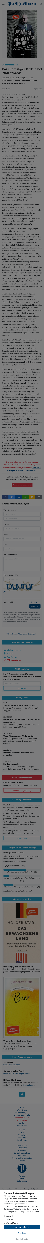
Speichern (22, 1233)
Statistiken (9, 1219)
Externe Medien (11, 1223)
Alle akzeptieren (22, 1227)
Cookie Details (22, 1238)
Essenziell (9, 1216)
